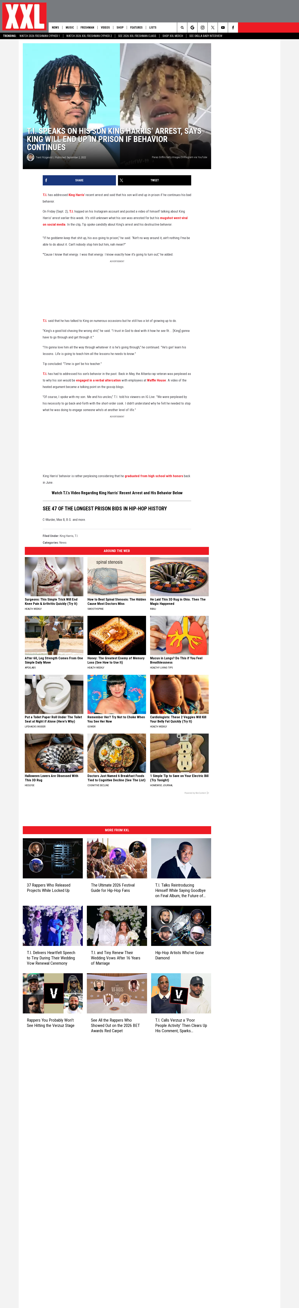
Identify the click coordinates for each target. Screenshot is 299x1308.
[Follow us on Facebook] (233, 27)
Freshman (87, 27)
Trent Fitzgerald (44, 157)
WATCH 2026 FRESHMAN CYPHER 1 (40, 36)
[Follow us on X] (213, 27)
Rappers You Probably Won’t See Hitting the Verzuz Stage (50, 1023)
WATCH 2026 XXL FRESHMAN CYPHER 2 (89, 36)
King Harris (76, 195)
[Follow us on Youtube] (223, 27)
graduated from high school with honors (154, 476)
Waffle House (156, 380)
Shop (120, 27)
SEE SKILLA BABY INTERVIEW (205, 36)
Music (70, 27)
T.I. (45, 195)
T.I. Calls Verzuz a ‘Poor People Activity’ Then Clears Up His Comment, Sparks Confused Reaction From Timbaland (181, 1025)
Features (136, 27)
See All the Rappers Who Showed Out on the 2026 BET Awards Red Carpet (115, 1025)
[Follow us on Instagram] (202, 27)
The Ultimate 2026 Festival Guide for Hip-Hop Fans (113, 888)
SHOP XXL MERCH (173, 36)
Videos (105, 27)
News (55, 27)
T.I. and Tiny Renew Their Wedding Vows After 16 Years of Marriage (115, 958)
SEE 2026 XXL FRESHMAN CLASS (137, 36)
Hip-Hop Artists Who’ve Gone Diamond (179, 955)
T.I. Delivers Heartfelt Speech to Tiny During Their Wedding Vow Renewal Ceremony (51, 958)
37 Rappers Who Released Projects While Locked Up (48, 888)
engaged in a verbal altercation (98, 380)
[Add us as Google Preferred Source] (192, 27)
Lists (152, 27)
